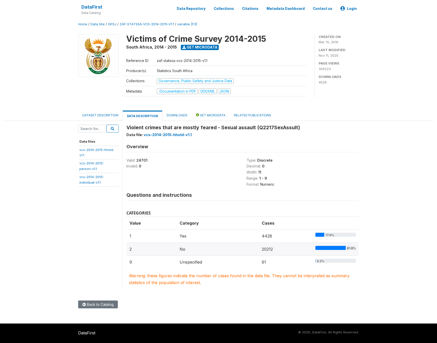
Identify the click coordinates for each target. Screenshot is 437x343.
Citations (250, 9)
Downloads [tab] (177, 115)
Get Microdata (201, 47)
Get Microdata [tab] (212, 115)
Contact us (322, 9)
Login (352, 9)
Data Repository (191, 9)
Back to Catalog (100, 304)
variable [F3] (187, 24)
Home (82, 24)
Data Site (98, 24)
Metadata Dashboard (286, 9)
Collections (224, 9)
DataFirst (91, 7)
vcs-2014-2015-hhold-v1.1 (168, 135)
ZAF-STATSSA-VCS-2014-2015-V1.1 (147, 24)
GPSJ (112, 24)
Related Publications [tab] (252, 115)
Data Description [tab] (142, 116)
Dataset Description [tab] (100, 115)
